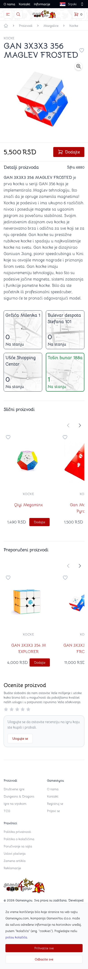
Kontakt (24, 4)
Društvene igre (14, 789)
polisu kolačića (16, 937)
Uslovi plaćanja (14, 853)
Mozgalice (50, 26)
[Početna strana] (6, 25)
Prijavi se (53, 811)
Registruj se (55, 804)
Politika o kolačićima (19, 839)
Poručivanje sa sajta (18, 846)
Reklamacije (12, 868)
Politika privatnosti (17, 832)
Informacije (42, 4)
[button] (78, 66)
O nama (9, 4)
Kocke (73, 26)
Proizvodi (25, 26)
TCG (7, 811)
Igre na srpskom (15, 804)
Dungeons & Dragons (19, 796)
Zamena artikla (14, 861)
